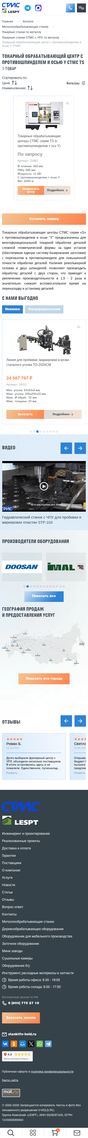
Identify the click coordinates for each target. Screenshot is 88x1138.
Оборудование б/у (16, 966)
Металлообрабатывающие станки (25, 27)
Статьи (7, 892)
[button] (70, 7)
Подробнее (55, 190)
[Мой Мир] (22, 1044)
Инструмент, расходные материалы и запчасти (38, 973)
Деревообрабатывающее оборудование (33, 929)
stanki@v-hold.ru (22, 1034)
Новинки (12, 309)
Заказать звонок (21, 1018)
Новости (8, 885)
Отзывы (11, 722)
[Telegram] (48, 1044)
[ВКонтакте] (5, 1044)
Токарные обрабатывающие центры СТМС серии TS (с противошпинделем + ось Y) (39, 141)
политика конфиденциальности (52, 1072)
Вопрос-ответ (12, 907)
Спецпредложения (44, 309)
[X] (31, 1044)
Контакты (9, 914)
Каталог (28, 21)
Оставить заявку (44, 219)
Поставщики (11, 863)
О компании (11, 870)
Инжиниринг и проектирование (26, 833)
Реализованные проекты (21, 841)
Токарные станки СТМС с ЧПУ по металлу (30, 37)
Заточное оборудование (20, 944)
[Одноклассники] (14, 1044)
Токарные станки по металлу (21, 32)
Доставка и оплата (16, 848)
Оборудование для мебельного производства (37, 936)
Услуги (7, 877)
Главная (7, 21)
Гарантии (9, 855)
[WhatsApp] (39, 1044)
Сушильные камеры (17, 958)
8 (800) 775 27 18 (23, 1003)
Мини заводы (12, 951)
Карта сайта (10, 1080)
